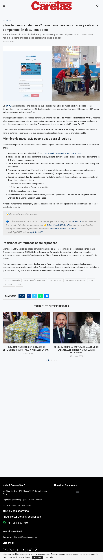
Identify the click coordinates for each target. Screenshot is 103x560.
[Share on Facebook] (29, 296)
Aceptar (37, 557)
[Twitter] (11, 550)
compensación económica (34, 280)
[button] (6, 336)
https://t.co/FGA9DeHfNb (59, 225)
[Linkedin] (24, 550)
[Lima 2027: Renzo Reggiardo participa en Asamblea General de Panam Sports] (76, 327)
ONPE (8, 106)
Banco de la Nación (12, 280)
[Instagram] (17, 550)
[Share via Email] (46, 296)
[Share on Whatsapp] (40, 296)
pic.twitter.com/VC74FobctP (63, 228)
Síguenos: (8, 542)
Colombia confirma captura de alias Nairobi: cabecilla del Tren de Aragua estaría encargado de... (26, 350)
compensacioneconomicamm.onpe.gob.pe (62, 153)
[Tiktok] (36, 550)
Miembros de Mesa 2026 (75, 280)
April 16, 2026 (36, 232)
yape (20, 285)
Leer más (49, 557)
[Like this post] (23, 296)
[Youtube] (30, 550)
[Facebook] (5, 550)
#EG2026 (76, 221)
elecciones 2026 (56, 280)
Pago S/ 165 (9, 285)
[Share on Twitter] (34, 296)
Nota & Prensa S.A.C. (14, 485)
